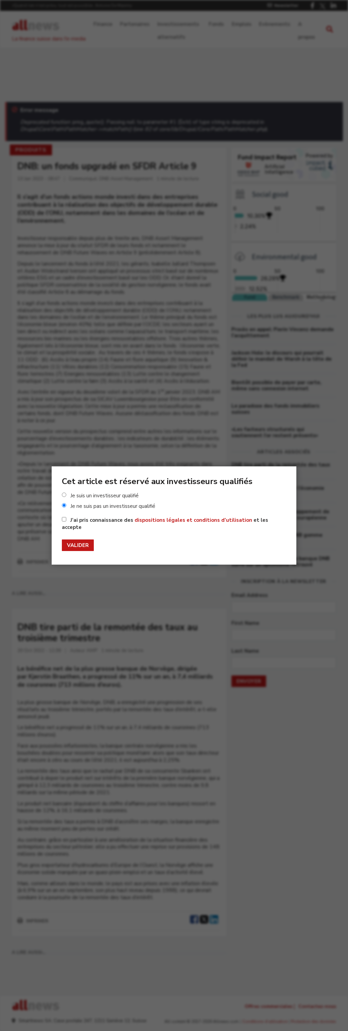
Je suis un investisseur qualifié (104, 495)
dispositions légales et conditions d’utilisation (193, 520)
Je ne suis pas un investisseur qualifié (112, 506)
